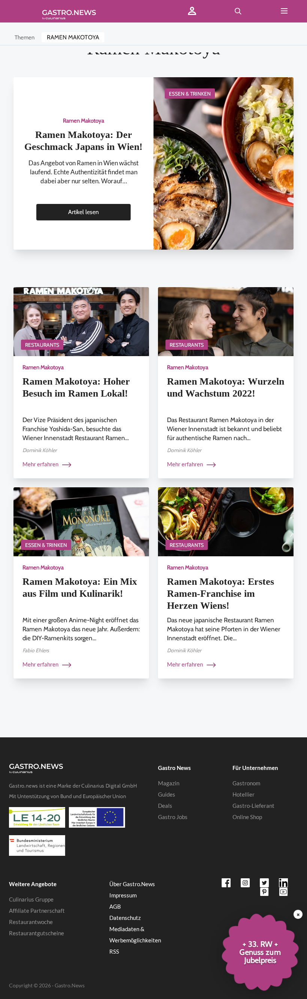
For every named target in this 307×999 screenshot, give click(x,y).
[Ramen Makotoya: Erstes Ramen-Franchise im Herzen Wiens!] (226, 521)
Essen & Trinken (190, 93)
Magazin (168, 783)
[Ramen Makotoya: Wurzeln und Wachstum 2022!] (226, 321)
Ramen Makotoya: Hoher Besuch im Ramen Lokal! (76, 387)
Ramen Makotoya (73, 37)
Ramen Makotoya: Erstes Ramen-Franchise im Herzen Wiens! (220, 593)
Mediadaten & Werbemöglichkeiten (135, 935)
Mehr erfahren (41, 464)
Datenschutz (125, 917)
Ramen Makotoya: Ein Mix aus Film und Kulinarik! (79, 587)
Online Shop (247, 816)
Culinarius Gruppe (31, 899)
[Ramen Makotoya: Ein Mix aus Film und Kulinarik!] (81, 521)
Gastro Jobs (173, 816)
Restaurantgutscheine (36, 933)
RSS (114, 951)
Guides (166, 794)
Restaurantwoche (31, 921)
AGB (115, 906)
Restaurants (42, 344)
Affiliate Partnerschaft (37, 910)
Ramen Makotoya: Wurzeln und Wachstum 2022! (225, 387)
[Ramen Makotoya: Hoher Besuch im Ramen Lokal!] (81, 321)
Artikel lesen (83, 212)
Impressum (123, 895)
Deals (165, 805)
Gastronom (246, 783)
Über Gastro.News (132, 884)
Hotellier (243, 794)
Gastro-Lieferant (253, 805)
